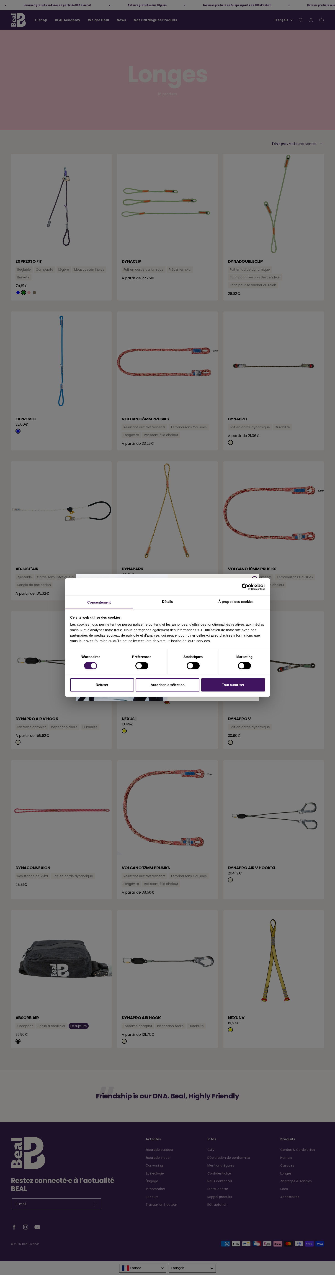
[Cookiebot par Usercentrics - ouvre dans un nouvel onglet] (245, 586)
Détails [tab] (167, 602)
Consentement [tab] (99, 602)
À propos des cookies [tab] (235, 602)
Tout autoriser (233, 685)
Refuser (102, 685)
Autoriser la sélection (168, 685)
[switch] (141, 665)
